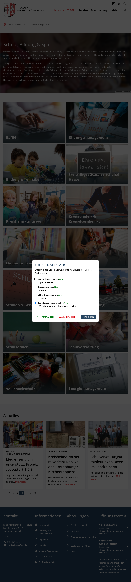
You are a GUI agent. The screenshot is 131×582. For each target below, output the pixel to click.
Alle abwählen (67, 317)
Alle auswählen (45, 317)
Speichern (89, 317)
